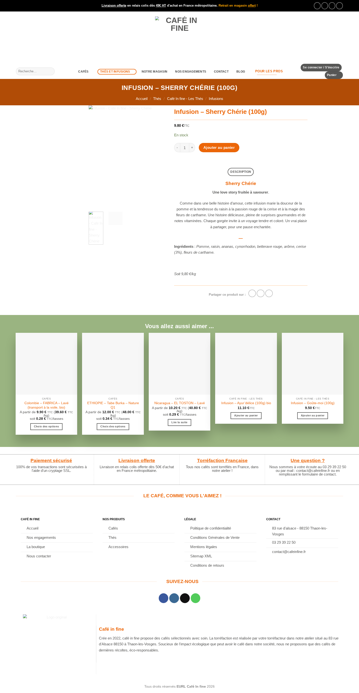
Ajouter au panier (219, 148)
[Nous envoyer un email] (332, 5)
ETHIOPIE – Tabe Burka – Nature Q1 (113, 405)
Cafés (83, 71)
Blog (240, 71)
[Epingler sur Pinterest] (269, 293)
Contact (221, 71)
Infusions (216, 99)
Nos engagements (190, 71)
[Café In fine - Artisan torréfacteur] (179, 38)
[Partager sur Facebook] (252, 293)
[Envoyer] (50, 71)
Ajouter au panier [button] (246, 415)
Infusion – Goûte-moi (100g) (313, 403)
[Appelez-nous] (339, 5)
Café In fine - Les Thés (185, 99)
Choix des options (46, 426)
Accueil (142, 99)
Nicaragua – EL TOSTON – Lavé (179, 403)
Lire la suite (179, 422)
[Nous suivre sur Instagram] (324, 5)
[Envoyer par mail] (260, 293)
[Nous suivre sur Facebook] (317, 5)
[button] (321, 67)
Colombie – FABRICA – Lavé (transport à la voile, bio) (46, 405)
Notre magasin (154, 71)
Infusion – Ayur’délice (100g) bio (246, 403)
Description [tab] (240, 171)
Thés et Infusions (115, 71)
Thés (157, 99)
